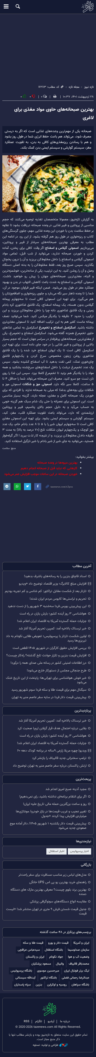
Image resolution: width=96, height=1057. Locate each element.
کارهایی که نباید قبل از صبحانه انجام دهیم (49, 468)
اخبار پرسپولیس (79, 851)
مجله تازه (74, 87)
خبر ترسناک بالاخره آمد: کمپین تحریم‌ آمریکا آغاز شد (52, 628)
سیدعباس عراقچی (29, 949)
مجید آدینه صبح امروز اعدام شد (65, 789)
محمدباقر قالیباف (79, 963)
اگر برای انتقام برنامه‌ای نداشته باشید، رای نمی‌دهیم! (52, 796)
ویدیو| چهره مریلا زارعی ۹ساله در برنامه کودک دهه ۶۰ (51, 750)
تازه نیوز (48, 7)
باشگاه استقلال (54, 949)
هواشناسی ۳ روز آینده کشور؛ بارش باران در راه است (53, 613)
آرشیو (51, 1021)
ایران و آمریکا (81, 942)
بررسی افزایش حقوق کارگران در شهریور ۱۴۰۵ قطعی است (49, 648)
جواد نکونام (56, 956)
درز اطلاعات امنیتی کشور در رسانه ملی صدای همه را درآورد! (48, 663)
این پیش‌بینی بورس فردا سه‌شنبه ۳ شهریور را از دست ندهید (47, 606)
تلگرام (38, 1021)
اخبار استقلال (56, 851)
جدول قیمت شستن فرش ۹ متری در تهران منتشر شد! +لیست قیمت (46, 911)
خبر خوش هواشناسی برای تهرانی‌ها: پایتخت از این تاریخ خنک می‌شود (46, 680)
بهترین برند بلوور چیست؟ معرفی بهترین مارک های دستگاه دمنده (48, 892)
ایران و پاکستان (35, 956)
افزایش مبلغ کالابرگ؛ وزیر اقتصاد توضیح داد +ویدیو (52, 583)
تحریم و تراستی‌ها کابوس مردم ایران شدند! (58, 599)
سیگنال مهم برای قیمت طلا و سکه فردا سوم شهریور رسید (48, 690)
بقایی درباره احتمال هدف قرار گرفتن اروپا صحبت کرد (51, 728)
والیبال (60, 963)
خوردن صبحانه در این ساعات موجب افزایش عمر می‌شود (40, 474)
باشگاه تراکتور (48, 977)
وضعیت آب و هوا (78, 956)
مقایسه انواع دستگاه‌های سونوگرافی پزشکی (58, 901)
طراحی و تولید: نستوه (45, 1045)
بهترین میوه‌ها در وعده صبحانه (57, 462)
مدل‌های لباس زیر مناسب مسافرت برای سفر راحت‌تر (52, 875)
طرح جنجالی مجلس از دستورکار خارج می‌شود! (56, 670)
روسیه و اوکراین (57, 984)
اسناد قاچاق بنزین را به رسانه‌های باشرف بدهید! (55, 576)
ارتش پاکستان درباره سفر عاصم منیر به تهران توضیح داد (49, 765)
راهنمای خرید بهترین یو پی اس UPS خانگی (57, 882)
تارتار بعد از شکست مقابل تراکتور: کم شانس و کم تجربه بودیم (45, 591)
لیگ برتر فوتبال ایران (76, 970)
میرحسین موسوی (48, 970)
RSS (26, 1021)
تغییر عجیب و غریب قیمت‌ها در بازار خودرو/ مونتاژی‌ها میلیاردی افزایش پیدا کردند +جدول (51, 814)
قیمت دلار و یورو (58, 942)
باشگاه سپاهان (80, 984)
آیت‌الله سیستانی (25, 977)
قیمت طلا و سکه (33, 942)
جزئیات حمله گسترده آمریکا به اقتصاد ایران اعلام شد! (51, 621)
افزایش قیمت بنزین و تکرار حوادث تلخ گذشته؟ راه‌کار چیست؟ (46, 655)
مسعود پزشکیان (41, 963)
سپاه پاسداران (22, 984)
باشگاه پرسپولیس (21, 970)
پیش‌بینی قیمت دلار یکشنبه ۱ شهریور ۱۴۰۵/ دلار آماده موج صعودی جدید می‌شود (48, 826)
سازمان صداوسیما (78, 949)
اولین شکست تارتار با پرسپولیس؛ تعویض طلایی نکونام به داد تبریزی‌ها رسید (46, 638)
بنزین (39, 984)
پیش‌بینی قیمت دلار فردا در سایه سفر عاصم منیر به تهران (49, 697)
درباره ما (65, 1021)
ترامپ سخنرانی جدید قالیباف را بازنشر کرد (59, 758)
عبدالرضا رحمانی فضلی (75, 977)
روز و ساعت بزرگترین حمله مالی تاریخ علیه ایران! (54, 804)
